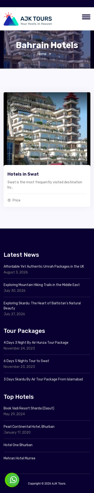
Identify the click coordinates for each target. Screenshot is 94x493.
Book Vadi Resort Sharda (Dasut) (29, 408)
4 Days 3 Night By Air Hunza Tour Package (36, 343)
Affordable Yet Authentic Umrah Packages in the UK (44, 266)
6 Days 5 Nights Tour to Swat (26, 361)
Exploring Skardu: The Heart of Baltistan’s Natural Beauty (42, 305)
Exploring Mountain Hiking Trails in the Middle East (42, 285)
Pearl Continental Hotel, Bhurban (29, 427)
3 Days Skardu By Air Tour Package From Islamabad (43, 379)
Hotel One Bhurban (18, 445)
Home (42, 54)
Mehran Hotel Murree (19, 458)
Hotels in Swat (23, 174)
